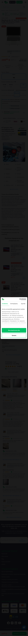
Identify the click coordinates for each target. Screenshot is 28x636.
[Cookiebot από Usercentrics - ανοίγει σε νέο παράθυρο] (19, 299)
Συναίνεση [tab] (5, 303)
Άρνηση (14, 335)
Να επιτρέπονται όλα (14, 330)
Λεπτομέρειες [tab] (14, 303)
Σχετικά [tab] (23, 303)
